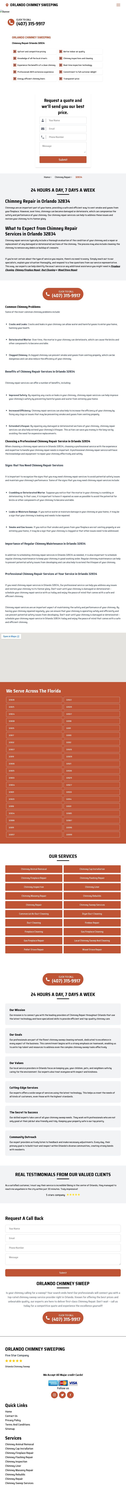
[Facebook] (70, 1395)
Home (47, 177)
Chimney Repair (63, 177)
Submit (63, 159)
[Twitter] (62, 1395)
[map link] (7, 5)
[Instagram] (54, 1395)
